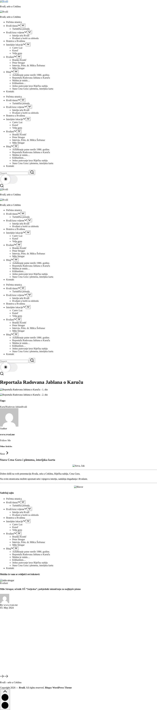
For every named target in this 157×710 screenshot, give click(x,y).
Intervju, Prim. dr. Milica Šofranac (28, 542)
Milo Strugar (18, 545)
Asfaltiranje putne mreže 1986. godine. (31, 551)
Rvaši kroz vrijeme (15, 509)
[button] (9, 179)
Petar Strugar (18, 539)
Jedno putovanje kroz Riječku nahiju (30, 562)
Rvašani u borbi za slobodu (25, 515)
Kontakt (10, 568)
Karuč (3, 406)
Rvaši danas (12, 502)
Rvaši (24, 406)
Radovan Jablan (13, 406)
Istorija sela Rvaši (20, 512)
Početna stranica (14, 498)
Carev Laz (17, 524)
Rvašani (10, 533)
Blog (8, 548)
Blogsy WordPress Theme (58, 687)
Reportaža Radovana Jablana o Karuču (31, 554)
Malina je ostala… (21, 557)
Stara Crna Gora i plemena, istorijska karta (27, 459)
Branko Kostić (19, 536)
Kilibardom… (19, 560)
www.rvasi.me (7, 434)
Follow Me (5, 440)
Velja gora (17, 530)
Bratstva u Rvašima (15, 517)
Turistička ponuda (21, 505)
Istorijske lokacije (14, 521)
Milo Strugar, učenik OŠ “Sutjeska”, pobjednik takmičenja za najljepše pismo (40, 589)
